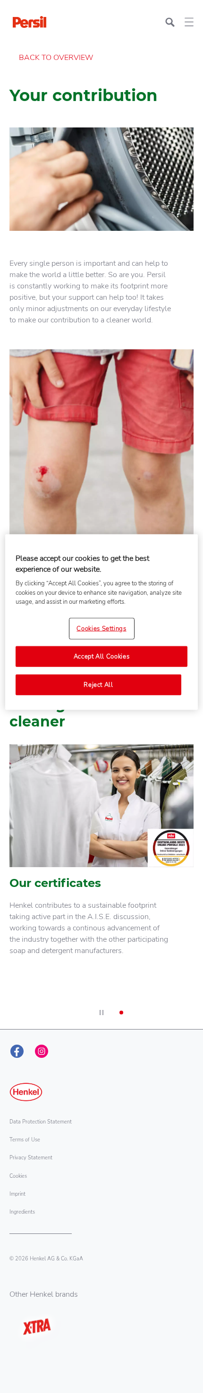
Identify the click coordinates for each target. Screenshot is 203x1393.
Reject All (98, 685)
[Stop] (101, 1012)
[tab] (121, 1012)
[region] (101, 622)
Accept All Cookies (102, 656)
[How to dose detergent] (101, 485)
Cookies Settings (101, 628)
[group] (101, 516)
